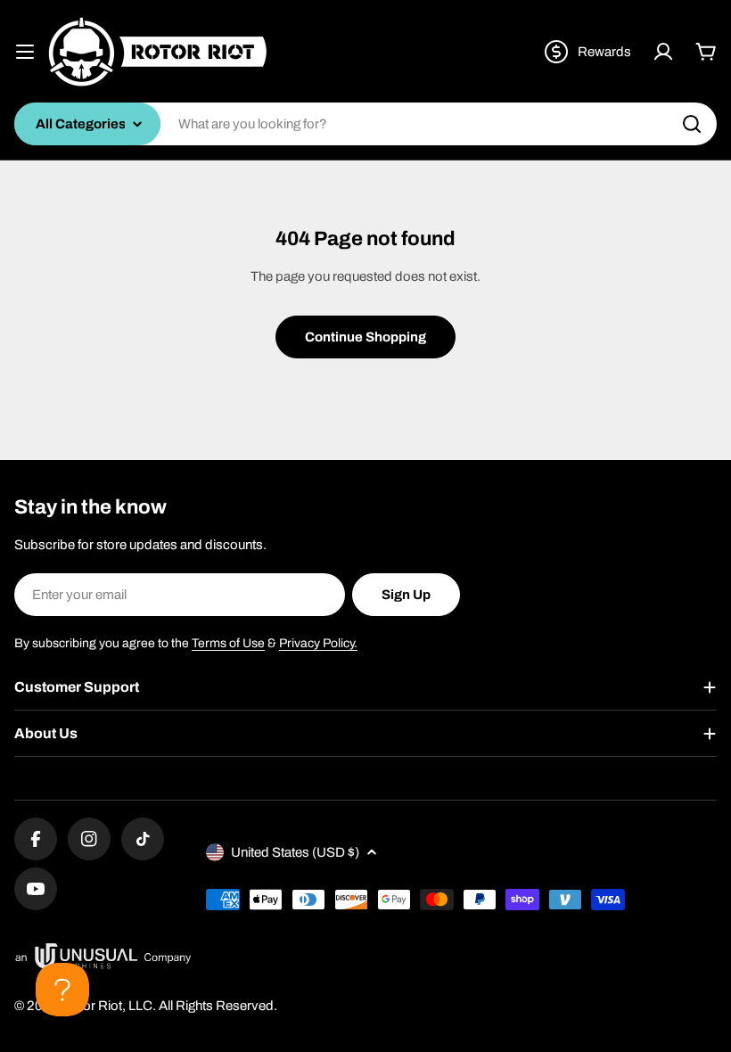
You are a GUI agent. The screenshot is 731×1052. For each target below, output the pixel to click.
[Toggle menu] (25, 51)
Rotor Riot (92, 1006)
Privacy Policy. (318, 643)
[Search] (691, 124)
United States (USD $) (295, 852)
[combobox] (365, 124)
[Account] (663, 51)
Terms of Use (228, 643)
